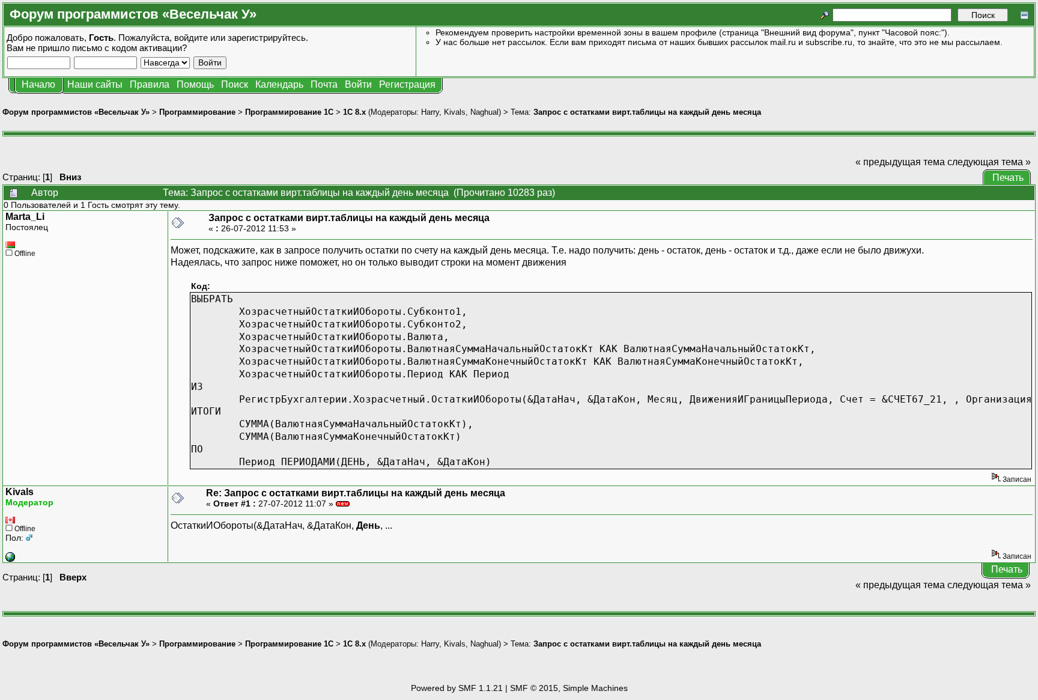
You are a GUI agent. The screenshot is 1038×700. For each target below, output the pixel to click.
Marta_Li (24, 217)
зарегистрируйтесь (267, 37)
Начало (38, 84)
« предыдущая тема (900, 162)
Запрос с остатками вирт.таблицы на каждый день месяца (647, 112)
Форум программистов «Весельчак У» (76, 112)
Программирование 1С (289, 112)
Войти (358, 84)
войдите (191, 37)
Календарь (279, 84)
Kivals (455, 112)
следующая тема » (989, 162)
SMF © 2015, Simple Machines (569, 688)
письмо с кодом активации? (129, 48)
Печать (1008, 177)
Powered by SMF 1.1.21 (457, 688)
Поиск (234, 84)
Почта (324, 84)
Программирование (197, 112)
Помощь (195, 84)
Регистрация (407, 84)
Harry (430, 112)
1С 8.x (354, 112)
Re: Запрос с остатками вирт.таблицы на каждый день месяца (355, 493)
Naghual (484, 112)
